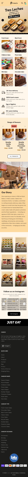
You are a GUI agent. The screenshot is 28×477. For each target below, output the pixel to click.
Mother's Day (4, 447)
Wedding (3, 442)
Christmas (4, 440)
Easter (3, 452)
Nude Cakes (4, 396)
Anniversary (4, 435)
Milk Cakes (7, 282)
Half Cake (20, 282)
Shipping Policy (5, 371)
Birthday (3, 438)
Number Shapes (5, 392)
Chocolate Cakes (5, 410)
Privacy (3, 366)
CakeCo (9, 473)
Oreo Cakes (4, 417)
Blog (2, 364)
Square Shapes (5, 380)
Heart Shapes (5, 389)
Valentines (4, 449)
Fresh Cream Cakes (6, 408)
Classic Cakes (5, 415)
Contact (3, 362)
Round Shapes (5, 382)
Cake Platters (7, 246)
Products (3, 359)
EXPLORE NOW (7, 250)
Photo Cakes (4, 387)
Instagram (7, 346)
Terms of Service (5, 369)
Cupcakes (20, 264)
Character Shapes (6, 394)
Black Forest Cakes (6, 412)
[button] (3, 126)
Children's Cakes (5, 385)
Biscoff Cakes (5, 419)
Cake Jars (7, 264)
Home (2, 355)
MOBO (14, 475)
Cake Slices (21, 247)
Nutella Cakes (5, 422)
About (3, 357)
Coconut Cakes (5, 426)
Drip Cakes (4, 399)
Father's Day (4, 445)
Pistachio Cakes (5, 424)
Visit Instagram (14, 314)
